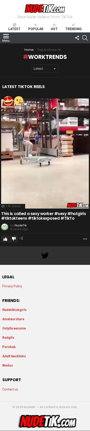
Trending (73, 29)
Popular (35, 29)
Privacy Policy (12, 286)
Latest (14, 29)
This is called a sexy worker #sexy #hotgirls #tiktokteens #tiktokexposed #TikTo (43, 216)
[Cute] (18, 100)
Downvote (14, 239)
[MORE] (85, 239)
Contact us (10, 389)
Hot (54, 29)
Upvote (5, 239)
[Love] (8, 100)
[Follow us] (77, 37)
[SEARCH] (85, 37)
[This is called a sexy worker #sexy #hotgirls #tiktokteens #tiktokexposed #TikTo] (45, 153)
